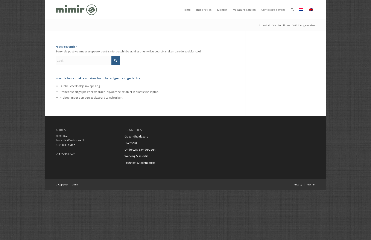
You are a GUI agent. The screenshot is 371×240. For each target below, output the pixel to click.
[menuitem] (186, 9)
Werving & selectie (137, 156)
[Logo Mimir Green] (76, 9)
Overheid (131, 143)
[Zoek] (292, 9)
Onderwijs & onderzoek (140, 149)
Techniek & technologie (140, 163)
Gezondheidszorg (136, 136)
